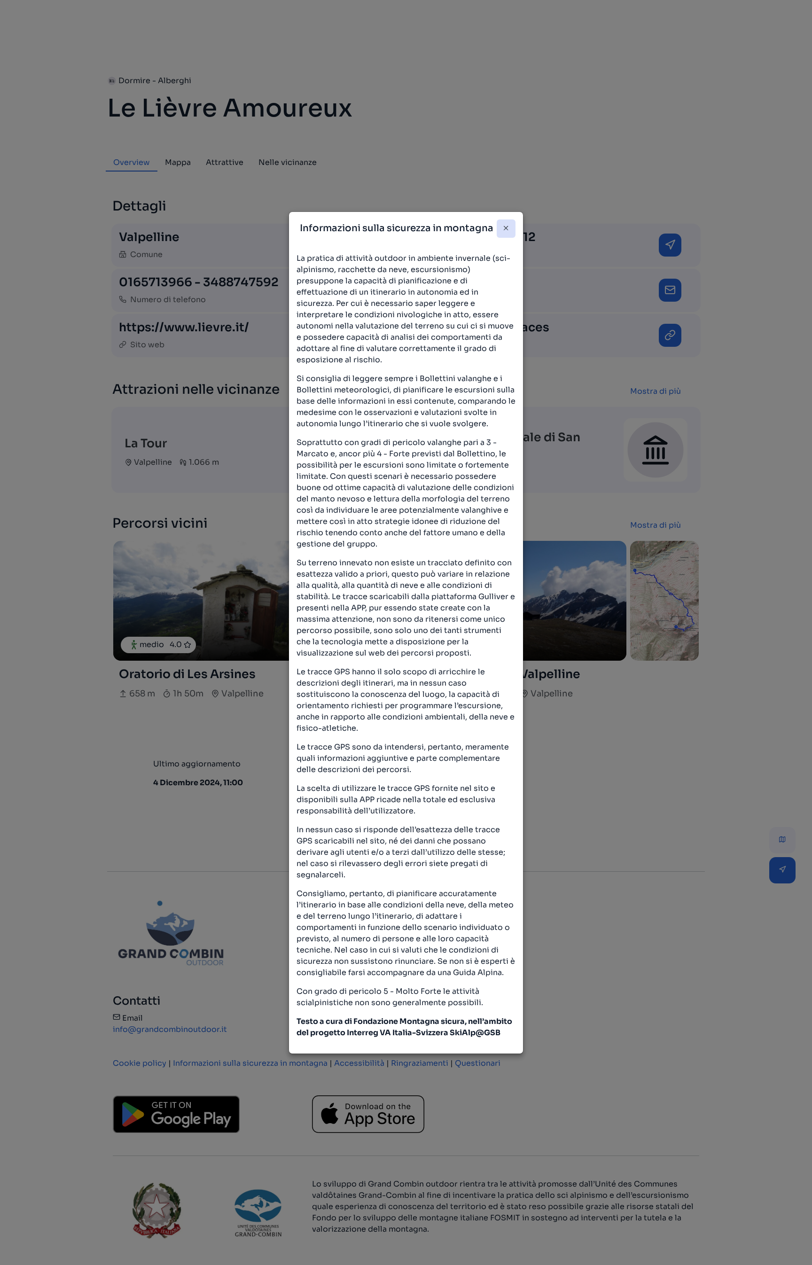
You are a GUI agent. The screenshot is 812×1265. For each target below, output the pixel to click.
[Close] (506, 228)
